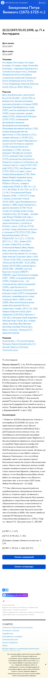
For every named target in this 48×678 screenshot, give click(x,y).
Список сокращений (24, 557)
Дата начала (8, 43)
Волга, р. (13, 86)
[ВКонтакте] (3, 590)
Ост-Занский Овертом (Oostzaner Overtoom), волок (19, 346)
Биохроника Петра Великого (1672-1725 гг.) (24, 9)
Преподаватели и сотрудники (12, 636)
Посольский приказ (25, 340)
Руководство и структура (10, 630)
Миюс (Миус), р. (25, 86)
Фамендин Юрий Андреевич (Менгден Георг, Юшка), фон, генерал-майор (20, 320)
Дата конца (7, 51)
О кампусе (7, 624)
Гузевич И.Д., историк (20, 244)
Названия (6, 337)
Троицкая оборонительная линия (16, 343)
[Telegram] (7, 590)
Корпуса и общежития (9, 642)
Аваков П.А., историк (27, 253)
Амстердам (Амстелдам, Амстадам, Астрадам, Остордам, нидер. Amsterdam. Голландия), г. (20, 65)
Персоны (6, 91)
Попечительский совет (10, 639)
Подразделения (7, 633)
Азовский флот (9, 340)
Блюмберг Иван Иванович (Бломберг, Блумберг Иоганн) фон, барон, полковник (17, 326)
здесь (37, 661)
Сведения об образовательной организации (17, 627)
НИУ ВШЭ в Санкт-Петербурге (16, 3)
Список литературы (24, 567)
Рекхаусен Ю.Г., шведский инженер (17, 331)
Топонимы (7, 59)
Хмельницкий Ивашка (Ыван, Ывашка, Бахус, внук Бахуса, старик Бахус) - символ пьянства (18, 250)
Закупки (4, 645)
